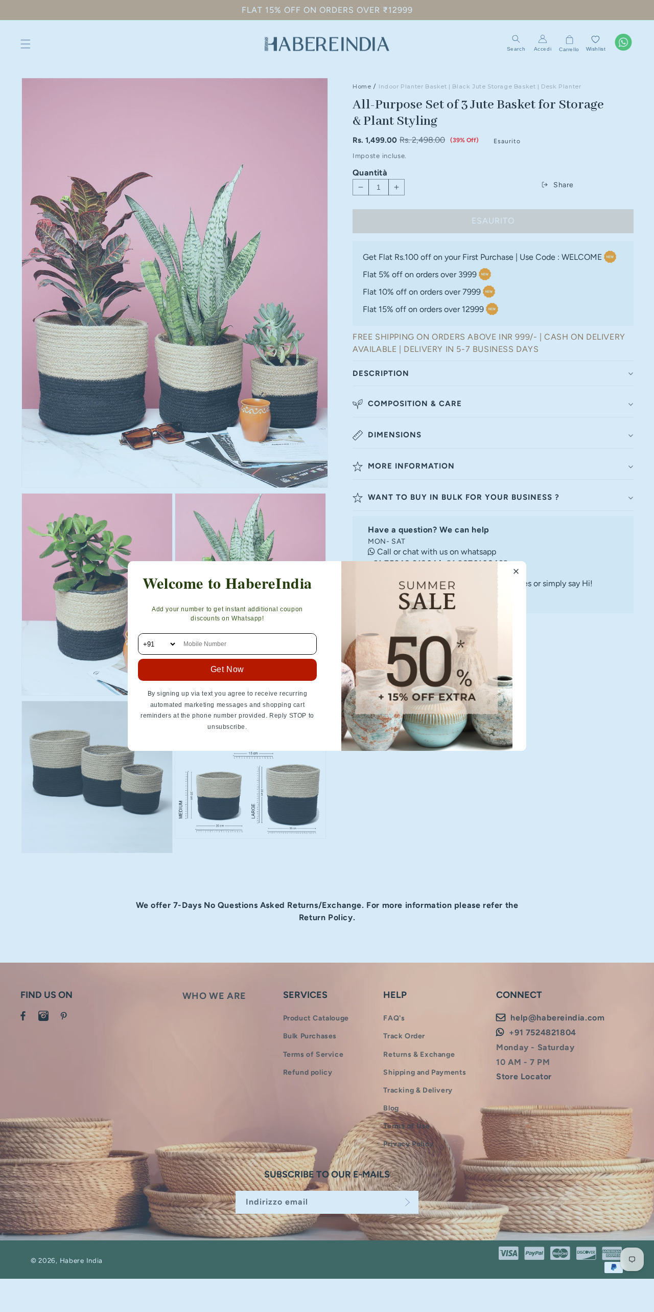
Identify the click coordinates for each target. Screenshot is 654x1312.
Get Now (227, 669)
